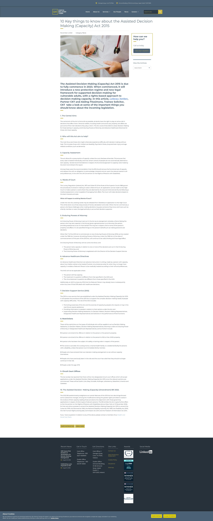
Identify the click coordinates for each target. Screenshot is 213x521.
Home (88, 12)
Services (105, 12)
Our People (117, 12)
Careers (134, 12)
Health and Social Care (67, 426)
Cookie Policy (112, 460)
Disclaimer (111, 463)
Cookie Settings (156, 516)
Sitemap (111, 467)
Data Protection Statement (113, 455)
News (126, 12)
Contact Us (112, 451)
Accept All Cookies (169, 516)
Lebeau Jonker (119, 98)
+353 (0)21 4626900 (142, 51)
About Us (96, 12)
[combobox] (142, 68)
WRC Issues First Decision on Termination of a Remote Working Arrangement (66, 454)
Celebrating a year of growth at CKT (66, 464)
